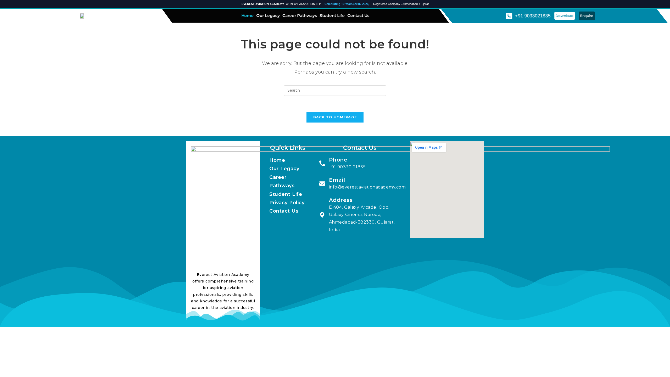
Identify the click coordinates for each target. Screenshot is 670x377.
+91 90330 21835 (347, 166)
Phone (338, 160)
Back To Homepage (335, 117)
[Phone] (322, 163)
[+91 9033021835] (509, 16)
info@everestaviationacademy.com (367, 187)
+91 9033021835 (532, 15)
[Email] (322, 183)
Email (337, 180)
